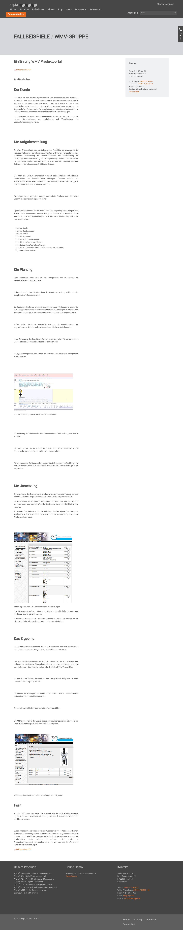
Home (13, 9)
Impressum (151, 919)
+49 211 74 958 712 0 (145, 84)
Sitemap (138, 919)
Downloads (80, 9)
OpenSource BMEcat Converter (26, 893)
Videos (51, 9)
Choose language (165, 4)
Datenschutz (129, 924)
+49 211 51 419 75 (146, 81)
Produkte (24, 9)
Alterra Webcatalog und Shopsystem (28, 882)
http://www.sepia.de (132, 898)
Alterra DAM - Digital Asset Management (30, 876)
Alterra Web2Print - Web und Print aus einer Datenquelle (36, 887)
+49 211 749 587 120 (141, 890)
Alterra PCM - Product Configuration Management (34, 879)
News (69, 9)
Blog (60, 9)
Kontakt (127, 919)
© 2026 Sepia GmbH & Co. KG (27, 918)
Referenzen (95, 9)
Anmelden (133, 12)
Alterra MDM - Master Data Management (30, 890)
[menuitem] (165, 4)
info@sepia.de (128, 896)
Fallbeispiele (38, 9)
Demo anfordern (16, 14)
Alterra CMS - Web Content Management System (33, 885)
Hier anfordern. (134, 92)
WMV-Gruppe (71, 36)
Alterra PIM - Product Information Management (33, 873)
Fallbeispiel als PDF (23, 70)
